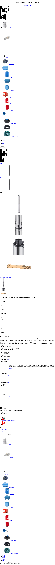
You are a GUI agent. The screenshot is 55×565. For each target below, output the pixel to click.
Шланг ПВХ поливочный (14, 136)
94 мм (9, 398)
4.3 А (8, 380)
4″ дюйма (7, 57)
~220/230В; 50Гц (10, 368)
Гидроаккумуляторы (5, 429)
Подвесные (12, 90)
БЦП (11, 47)
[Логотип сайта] (4, 19)
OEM (4, 558)
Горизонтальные (12, 500)
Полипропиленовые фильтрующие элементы (8, 420)
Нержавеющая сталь (11, 391)
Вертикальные (12, 77)
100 (8, 389)
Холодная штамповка (7, 141)
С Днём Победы (4, 425)
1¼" (8, 361)
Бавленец (11, 40)
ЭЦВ (11, 53)
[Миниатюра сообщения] (3, 419)
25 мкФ (9, 382)
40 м (8, 387)
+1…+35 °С (9, 359)
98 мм (9, 396)
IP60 (8, 373)
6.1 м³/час (9, 384)
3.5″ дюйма (7, 55)
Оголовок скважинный (13, 123)
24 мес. (9, 375)
